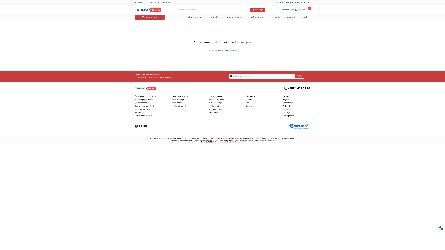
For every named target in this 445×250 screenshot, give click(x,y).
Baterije (214, 17)
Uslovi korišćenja (215, 103)
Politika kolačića (215, 106)
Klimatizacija (288, 103)
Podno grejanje (234, 17)
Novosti (291, 17)
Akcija (277, 17)
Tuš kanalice (257, 17)
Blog (247, 103)
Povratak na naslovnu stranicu (222, 50)
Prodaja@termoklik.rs (146, 99)
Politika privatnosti (179, 106)
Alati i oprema (288, 116)
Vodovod (286, 106)
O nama (249, 106)
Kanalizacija (287, 109)
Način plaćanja (178, 99)
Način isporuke (177, 103)
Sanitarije (286, 112)
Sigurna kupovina (215, 109)
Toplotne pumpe (193, 17)
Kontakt (304, 17)
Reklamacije (213, 112)
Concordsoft (239, 142)
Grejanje (286, 99)
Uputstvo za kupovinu (217, 99)
